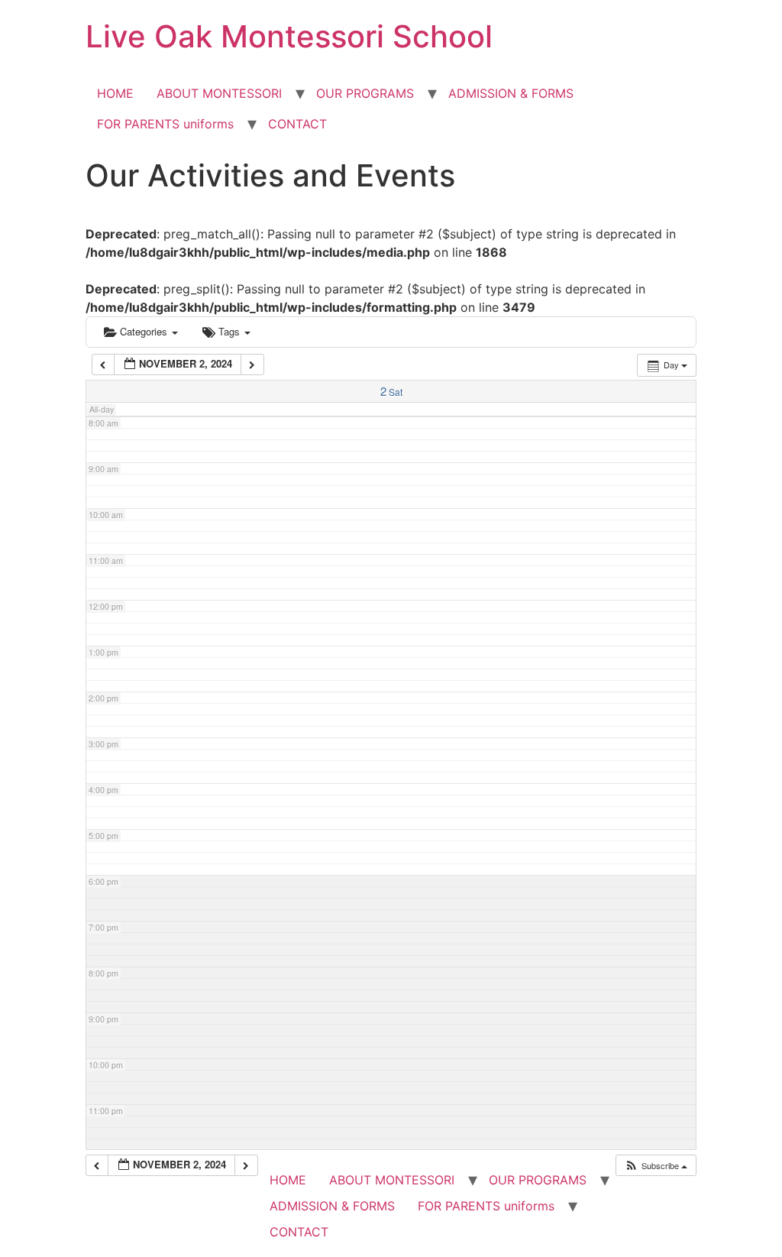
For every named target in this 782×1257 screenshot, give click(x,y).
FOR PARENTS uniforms (165, 123)
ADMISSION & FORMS (511, 93)
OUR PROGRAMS (365, 93)
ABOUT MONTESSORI (219, 93)
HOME (115, 93)
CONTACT (297, 123)
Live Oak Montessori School (289, 36)
